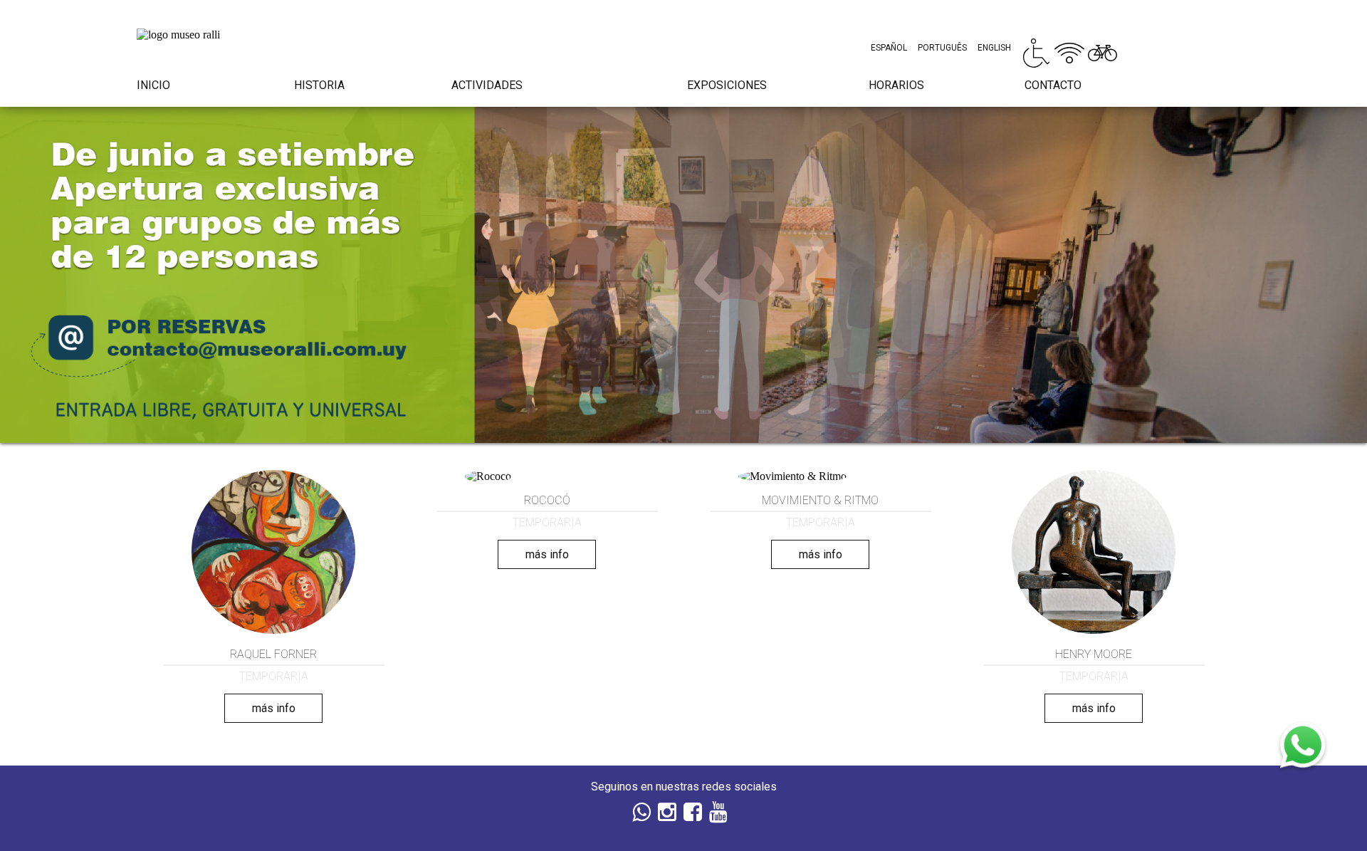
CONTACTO (1053, 85)
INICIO (153, 85)
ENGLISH (994, 48)
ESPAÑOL (889, 48)
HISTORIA (319, 85)
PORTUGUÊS (942, 48)
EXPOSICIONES (727, 85)
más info (273, 708)
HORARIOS (896, 85)
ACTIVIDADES (487, 85)
